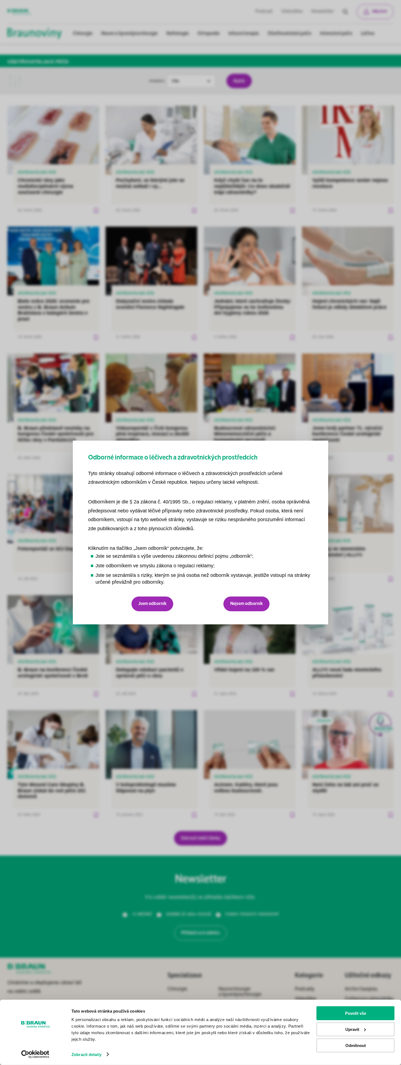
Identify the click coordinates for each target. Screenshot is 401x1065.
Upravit (352, 1029)
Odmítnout (355, 1045)
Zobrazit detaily (86, 1054)
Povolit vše (355, 1013)
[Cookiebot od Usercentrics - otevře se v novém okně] (35, 1054)
